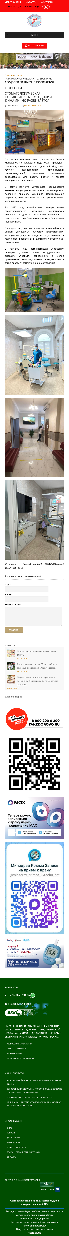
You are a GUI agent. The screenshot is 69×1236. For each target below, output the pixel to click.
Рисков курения (14, 1053)
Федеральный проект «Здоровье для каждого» (29, 1097)
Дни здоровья (14, 1138)
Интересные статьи (16, 1147)
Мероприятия (13, 2)
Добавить (13, 630)
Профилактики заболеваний (20, 1058)
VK (57, 1189)
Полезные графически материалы (23, 1152)
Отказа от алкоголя (16, 1049)
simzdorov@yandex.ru (19, 1004)
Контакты (47, 2)
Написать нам (36, 45)
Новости (31, 2)
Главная (9, 75)
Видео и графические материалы (34, 1229)
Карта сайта (34, 1232)
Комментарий (12, 604)
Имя (7, 584)
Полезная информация (34, 1225)
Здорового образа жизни (19, 1044)
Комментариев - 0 (32, 106)
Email (8, 594)
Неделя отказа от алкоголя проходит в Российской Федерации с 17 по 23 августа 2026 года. (37, 681)
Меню (34, 35)
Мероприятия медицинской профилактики (34, 1222)
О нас (9, 1128)
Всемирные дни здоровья (34, 1218)
